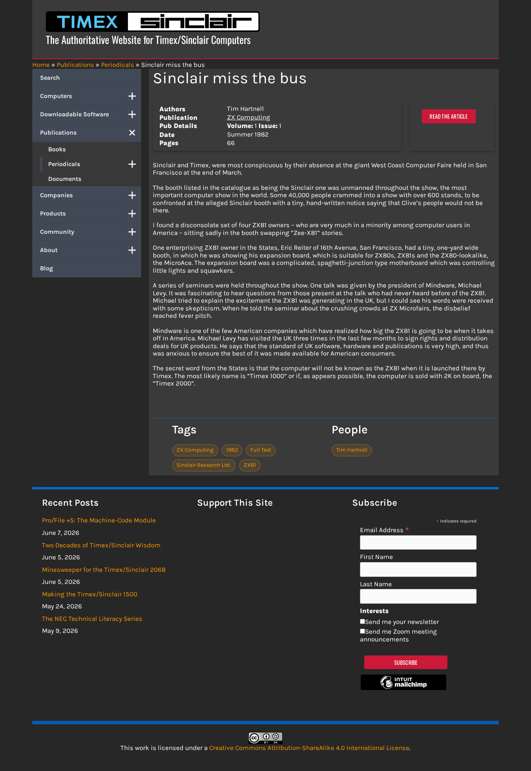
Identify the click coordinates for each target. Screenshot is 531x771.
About (49, 250)
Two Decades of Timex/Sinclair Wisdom (101, 545)
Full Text (260, 450)
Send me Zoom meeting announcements (398, 635)
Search (50, 77)
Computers (56, 96)
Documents (64, 178)
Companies (56, 195)
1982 (232, 450)
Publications (58, 132)
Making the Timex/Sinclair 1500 (89, 594)
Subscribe (406, 662)
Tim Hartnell (351, 450)
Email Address (384, 529)
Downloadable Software (74, 114)
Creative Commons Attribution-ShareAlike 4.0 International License (309, 748)
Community (57, 231)
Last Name (376, 584)
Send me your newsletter (402, 622)
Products (53, 213)
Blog (46, 268)
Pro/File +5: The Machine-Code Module (99, 520)
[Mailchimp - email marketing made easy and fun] (403, 688)
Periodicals (64, 164)
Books (57, 149)
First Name (376, 557)
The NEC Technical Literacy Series (92, 618)
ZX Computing (248, 117)
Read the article (449, 116)
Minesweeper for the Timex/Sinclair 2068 (104, 569)
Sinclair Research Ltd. (203, 465)
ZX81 (250, 465)
